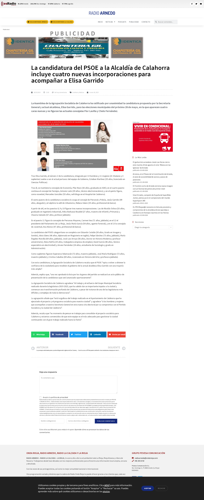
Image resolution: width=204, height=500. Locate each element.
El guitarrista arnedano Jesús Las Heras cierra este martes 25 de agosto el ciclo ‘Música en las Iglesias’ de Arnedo (152, 165)
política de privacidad (59, 397)
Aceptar (147, 488)
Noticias (109, 22)
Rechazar (161, 488)
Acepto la (55, 397)
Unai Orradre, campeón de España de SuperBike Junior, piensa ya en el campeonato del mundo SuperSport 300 (152, 198)
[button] (40, 334)
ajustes (106, 491)
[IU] (153, 137)
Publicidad (134, 22)
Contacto (146, 22)
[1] (73, 44)
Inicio (100, 22)
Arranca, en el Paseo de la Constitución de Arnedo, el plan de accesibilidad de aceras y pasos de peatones (153, 177)
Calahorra (75, 92)
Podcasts (122, 22)
